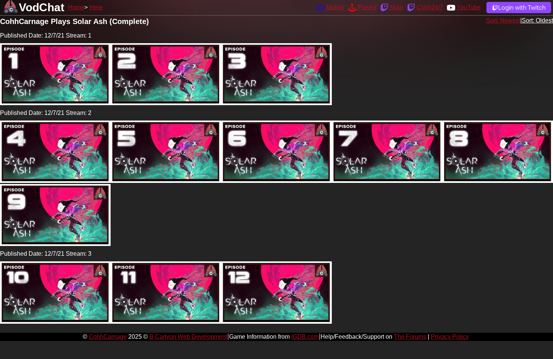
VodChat (41, 7)
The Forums (410, 336)
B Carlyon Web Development (188, 336)
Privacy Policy (450, 336)
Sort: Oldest (537, 20)
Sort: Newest (503, 20)
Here (96, 7)
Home (76, 7)
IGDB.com (305, 336)
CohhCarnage (108, 336)
